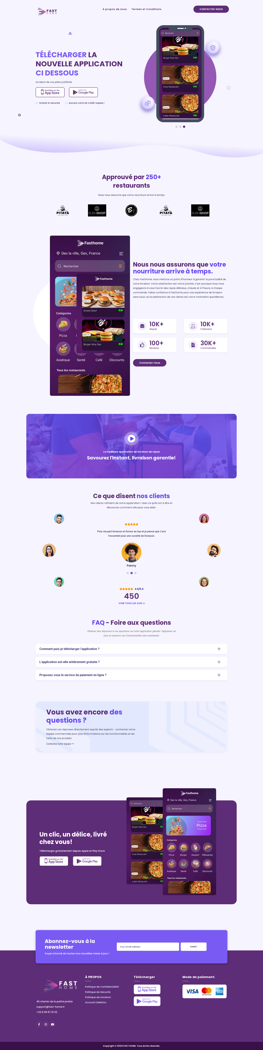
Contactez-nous (211, 9)
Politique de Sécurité (97, 992)
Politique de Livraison (98, 997)
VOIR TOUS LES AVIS (131, 603)
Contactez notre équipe (58, 743)
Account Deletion (95, 1002)
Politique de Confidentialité (102, 987)
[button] (176, 127)
